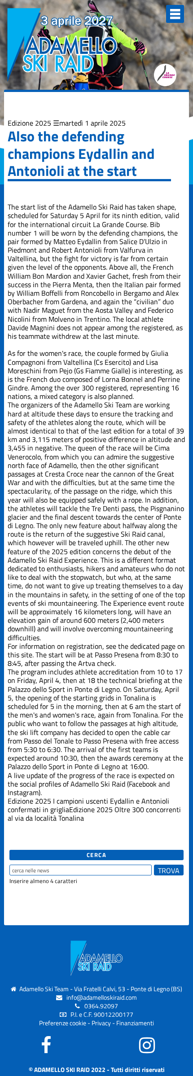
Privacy (101, 1023)
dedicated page (152, 646)
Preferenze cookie (62, 1023)
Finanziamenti (135, 1023)
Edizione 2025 (29, 123)
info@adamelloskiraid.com (101, 997)
